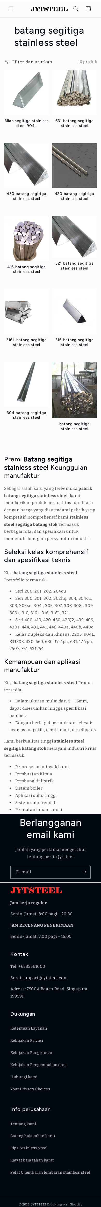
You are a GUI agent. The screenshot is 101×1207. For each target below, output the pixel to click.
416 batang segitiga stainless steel (26, 269)
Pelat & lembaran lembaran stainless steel (50, 1172)
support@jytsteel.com (45, 977)
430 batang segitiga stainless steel (26, 196)
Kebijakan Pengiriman (31, 1052)
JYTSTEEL (38, 1204)
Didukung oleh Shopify (64, 1204)
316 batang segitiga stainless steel (74, 342)
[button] (11, 9)
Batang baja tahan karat (32, 1136)
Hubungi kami (24, 1077)
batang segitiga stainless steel (74, 426)
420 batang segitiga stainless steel (74, 196)
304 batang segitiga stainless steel (26, 415)
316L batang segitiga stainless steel (26, 342)
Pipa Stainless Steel (29, 1148)
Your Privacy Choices (30, 1089)
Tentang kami (23, 1124)
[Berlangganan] (84, 872)
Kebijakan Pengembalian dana (39, 1064)
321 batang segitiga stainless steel (74, 266)
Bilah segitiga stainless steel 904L (26, 123)
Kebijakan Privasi (26, 1040)
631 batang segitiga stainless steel (74, 123)
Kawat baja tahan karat (32, 1160)
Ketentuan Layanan (28, 1028)
